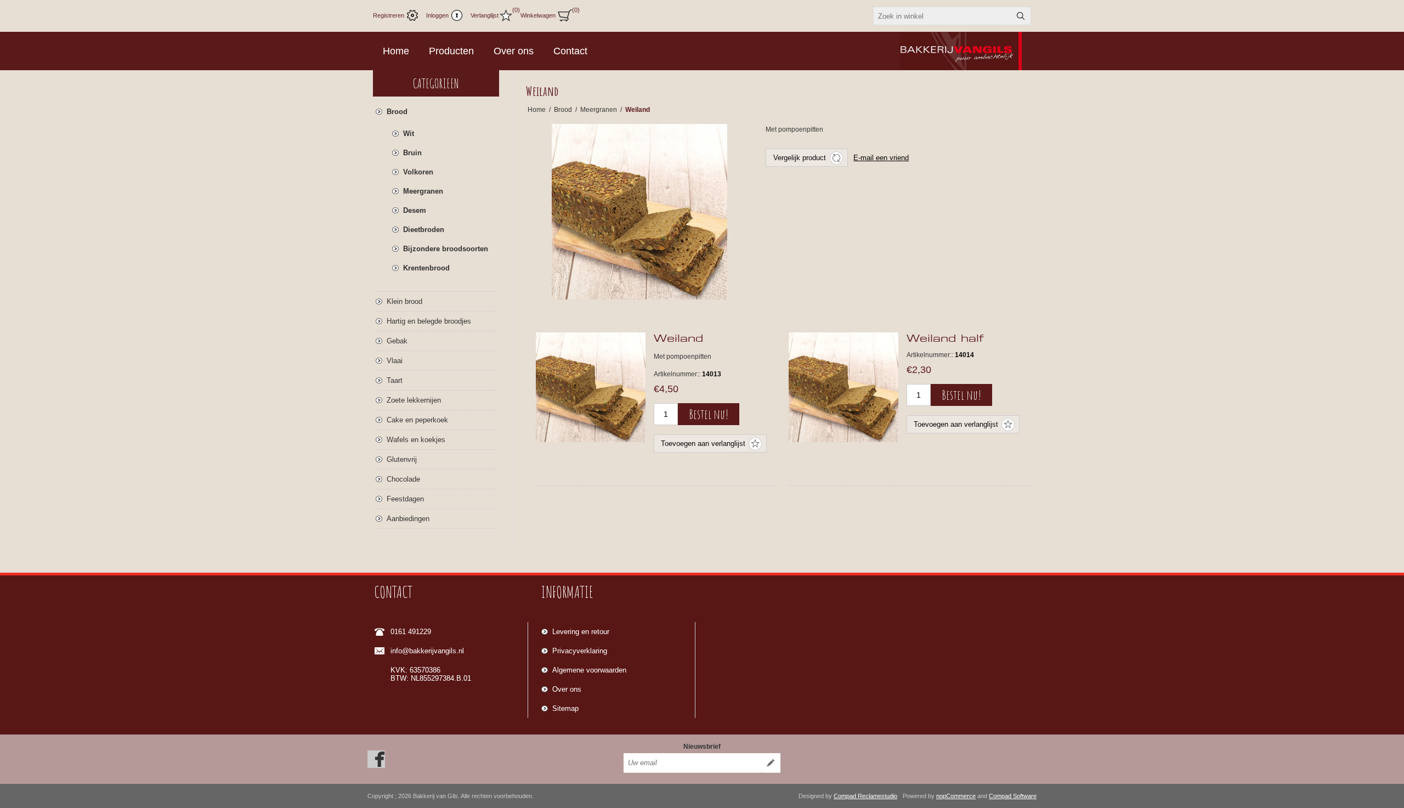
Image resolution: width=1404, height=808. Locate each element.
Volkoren (418, 172)
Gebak (397, 341)
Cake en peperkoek (417, 420)
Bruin (412, 153)
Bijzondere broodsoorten (445, 249)
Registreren (388, 15)
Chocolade (403, 479)
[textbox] (942, 16)
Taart (395, 380)
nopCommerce (956, 796)
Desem (414, 210)
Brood (397, 112)
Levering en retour (580, 632)
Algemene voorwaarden (589, 670)
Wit (408, 133)
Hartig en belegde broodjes (429, 321)
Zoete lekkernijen (414, 400)
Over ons (566, 689)
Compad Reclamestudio (865, 796)
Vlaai (395, 361)
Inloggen (437, 15)
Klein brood (404, 301)
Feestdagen (405, 499)
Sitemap (565, 708)
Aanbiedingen (408, 519)
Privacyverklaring (579, 651)
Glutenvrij (402, 459)
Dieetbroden (423, 229)
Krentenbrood (426, 268)
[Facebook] (376, 759)
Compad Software (1013, 796)
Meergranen (423, 191)
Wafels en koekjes (416, 440)
